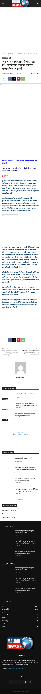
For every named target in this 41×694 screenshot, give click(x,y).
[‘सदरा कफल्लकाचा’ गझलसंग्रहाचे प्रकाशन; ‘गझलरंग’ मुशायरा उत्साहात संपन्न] (7, 417)
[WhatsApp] (23, 79)
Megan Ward (5, 510)
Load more (20, 499)
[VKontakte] (30, 682)
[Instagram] (25, 682)
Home (3, 53)
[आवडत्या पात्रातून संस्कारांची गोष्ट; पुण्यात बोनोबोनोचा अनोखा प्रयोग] (7, 396)
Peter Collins (5, 514)
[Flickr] (20, 682)
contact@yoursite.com (16, 668)
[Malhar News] (3, 74)
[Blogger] (11, 682)
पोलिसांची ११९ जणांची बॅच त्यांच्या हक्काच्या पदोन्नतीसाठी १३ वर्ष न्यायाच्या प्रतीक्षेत (30, 353)
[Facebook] (10, 79)
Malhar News (9, 73)
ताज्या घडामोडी (9, 53)
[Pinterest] (18, 79)
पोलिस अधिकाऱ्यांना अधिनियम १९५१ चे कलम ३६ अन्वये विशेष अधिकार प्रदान (10, 353)
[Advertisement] (20, 28)
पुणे (9, 57)
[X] (14, 79)
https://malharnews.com (20, 380)
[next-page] (6, 424)
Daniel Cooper (6, 517)
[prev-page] (3, 424)
